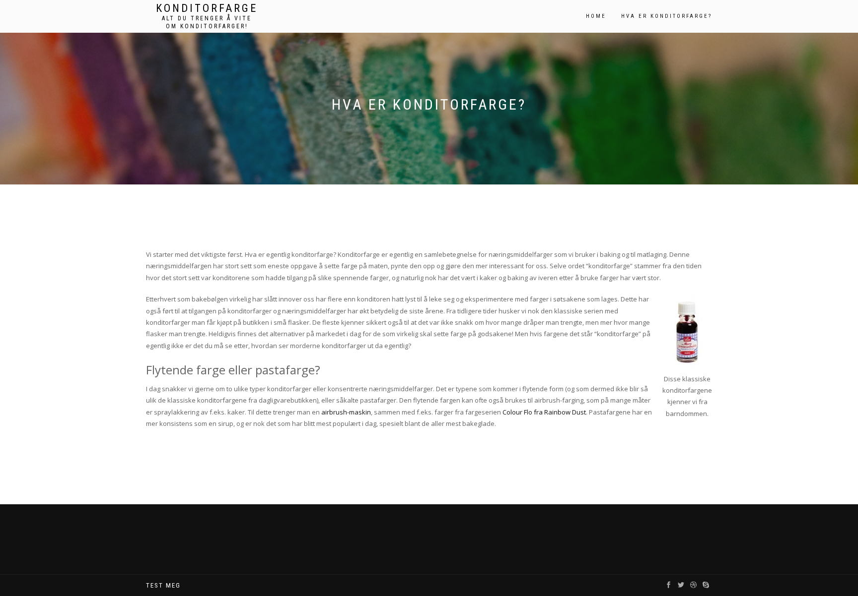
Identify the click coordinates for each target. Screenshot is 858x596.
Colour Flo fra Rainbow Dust (544, 412)
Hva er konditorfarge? (666, 16)
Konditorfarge (207, 8)
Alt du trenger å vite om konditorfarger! (207, 22)
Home (596, 16)
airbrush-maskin (346, 412)
